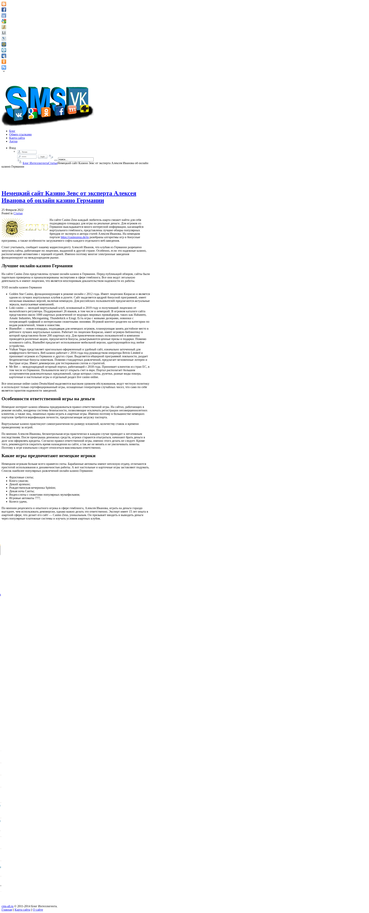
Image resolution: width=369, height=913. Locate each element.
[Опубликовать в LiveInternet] (4, 32)
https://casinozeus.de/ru (75, 237)
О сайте (38, 909)
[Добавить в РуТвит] (4, 67)
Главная (7, 909)
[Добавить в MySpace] (4, 55)
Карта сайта (22, 909)
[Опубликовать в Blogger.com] (4, 4)
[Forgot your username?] (19, 161)
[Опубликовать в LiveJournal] (4, 38)
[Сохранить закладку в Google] (4, 21)
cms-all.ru (7, 906)
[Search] (55, 160)
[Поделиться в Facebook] (4, 9)
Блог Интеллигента (35, 163)
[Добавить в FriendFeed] (4, 15)
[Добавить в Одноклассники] (4, 61)
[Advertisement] (76, 177)
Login (43, 156)
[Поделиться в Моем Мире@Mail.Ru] (4, 44)
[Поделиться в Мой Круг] (4, 50)
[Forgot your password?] (50, 157)
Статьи (52, 163)
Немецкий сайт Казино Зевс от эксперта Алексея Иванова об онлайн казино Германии (69, 197)
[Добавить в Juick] (4, 27)
